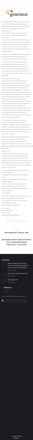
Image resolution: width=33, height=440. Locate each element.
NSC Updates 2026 (13, 279)
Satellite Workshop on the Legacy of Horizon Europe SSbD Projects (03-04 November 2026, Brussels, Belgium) (18, 265)
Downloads (22, 296)
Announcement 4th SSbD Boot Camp (18, 273)
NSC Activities (13, 221)
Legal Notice (14, 296)
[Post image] (4, 264)
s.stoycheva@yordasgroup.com (10, 215)
